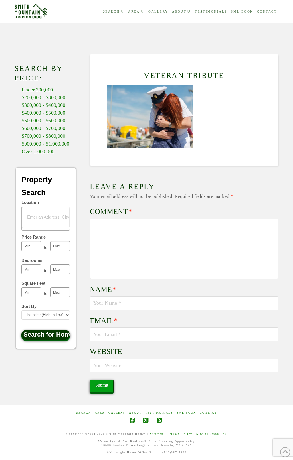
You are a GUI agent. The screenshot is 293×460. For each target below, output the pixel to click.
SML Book (186, 412)
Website (106, 351)
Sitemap (156, 433)
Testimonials (159, 412)
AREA (100, 412)
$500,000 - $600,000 (43, 120)
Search (83, 412)
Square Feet (33, 283)
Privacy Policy (179, 433)
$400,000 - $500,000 (43, 113)
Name (103, 289)
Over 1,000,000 (38, 151)
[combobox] (45, 219)
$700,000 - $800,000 (43, 136)
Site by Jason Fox (211, 433)
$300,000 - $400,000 (43, 105)
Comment (111, 211)
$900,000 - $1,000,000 (45, 144)
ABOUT (135, 412)
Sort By (29, 306)
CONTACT (208, 412)
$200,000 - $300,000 (43, 97)
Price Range (33, 237)
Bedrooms (31, 260)
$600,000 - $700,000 (43, 128)
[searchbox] (49, 217)
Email (104, 321)
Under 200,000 (37, 90)
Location (30, 202)
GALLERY (116, 412)
